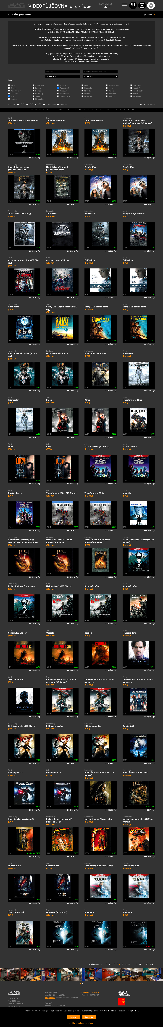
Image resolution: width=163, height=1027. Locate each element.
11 (129, 964)
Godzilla (50, 633)
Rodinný (87, 94)
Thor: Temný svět (131, 865)
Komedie (38, 91)
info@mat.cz (50, 998)
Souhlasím (89, 1017)
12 (133, 964)
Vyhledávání (148, 15)
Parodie (112, 91)
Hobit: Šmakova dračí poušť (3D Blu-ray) (99, 773)
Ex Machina (89, 260)
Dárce (49, 400)
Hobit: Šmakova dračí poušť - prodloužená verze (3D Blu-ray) (23, 541)
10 (125, 964)
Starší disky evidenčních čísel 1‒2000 (67, 59)
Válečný (112, 96)
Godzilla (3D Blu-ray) (17, 633)
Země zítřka (90, 167)
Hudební (136, 88)
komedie (94, 62)
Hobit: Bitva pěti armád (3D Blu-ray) (22, 354)
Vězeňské (137, 96)
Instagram (95, 992)
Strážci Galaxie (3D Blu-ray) (97, 446)
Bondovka (64, 85)
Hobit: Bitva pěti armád (57, 353)
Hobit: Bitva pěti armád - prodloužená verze (19, 168)
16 (147, 964)
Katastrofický (16, 91)
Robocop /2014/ (15, 772)
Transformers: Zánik (132, 400)
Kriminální (63, 91)
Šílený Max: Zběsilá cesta (96, 307)
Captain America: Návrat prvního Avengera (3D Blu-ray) (61, 680)
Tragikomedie (65, 96)
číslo (134, 110)
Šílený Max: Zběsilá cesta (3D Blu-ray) (62, 308)
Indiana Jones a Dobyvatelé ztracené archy (59, 820)
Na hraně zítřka (91, 586)
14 (140, 964)
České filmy (51, 104)
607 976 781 (83, 7)
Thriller (38, 96)
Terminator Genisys (55, 120)
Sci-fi (13, 96)
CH (60, 110)
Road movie (64, 94)
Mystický (87, 91)
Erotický (38, 88)
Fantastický (64, 88)
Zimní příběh (128, 726)
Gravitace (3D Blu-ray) (56, 912)
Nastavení (73, 1017)
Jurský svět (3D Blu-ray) (19, 213)
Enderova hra (14, 865)
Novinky (63, 104)
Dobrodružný (114, 85)
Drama (13, 88)
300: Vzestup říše (54, 726)
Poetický (14, 94)
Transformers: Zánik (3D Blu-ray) (61, 493)
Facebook (85, 992)
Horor (111, 88)
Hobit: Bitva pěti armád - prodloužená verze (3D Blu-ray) (137, 121)
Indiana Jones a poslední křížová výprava (138, 820)
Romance (112, 94)
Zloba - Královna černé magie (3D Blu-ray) (138, 541)
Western (14, 99)
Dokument (137, 85)
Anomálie (127, 493)
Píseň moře (13, 307)
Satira (135, 94)
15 (143, 964)
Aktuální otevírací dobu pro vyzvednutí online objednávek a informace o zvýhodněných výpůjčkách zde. (81, 40)
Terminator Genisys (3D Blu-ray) (23, 120)
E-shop (105, 7)
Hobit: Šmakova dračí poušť (135, 772)
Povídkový (39, 94)
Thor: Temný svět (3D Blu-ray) (98, 865)
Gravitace (89, 912)
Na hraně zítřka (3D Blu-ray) (59, 586)
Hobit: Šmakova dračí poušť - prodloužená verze (59, 541)
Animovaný (39, 85)
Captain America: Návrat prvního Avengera (99, 680)
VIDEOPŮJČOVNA (48, 6)
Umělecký (88, 96)
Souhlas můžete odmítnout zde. (81, 1023)
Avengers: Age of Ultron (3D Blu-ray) (23, 261)
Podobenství (138, 91)
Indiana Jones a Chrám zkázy (98, 819)
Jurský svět (51, 213)
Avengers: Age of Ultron (134, 213)
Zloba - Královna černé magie (22, 586)
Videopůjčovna (20, 14)
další (152, 964)
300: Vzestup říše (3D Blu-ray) (22, 726)
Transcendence (130, 633)
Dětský (86, 85)
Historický (88, 88)
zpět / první (94, 964)
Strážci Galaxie (130, 446)
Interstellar (128, 353)
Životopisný (39, 99)
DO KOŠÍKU (33, 158)
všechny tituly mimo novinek (99, 56)
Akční (13, 85)
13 (136, 964)
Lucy (10, 446)
